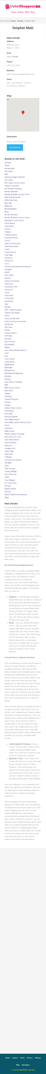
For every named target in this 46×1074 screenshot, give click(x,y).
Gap (6, 304)
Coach (7, 249)
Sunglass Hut (10, 448)
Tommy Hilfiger (11, 471)
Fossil (7, 292)
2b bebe (8, 162)
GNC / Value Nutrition (13, 310)
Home (13, 21)
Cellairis (8, 232)
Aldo (6, 174)
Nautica (8, 379)
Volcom (8, 491)
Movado (8, 376)
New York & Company (13, 382)
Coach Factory (10, 252)
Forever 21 (9, 289)
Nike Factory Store (12, 388)
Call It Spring (10, 223)
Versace (8, 486)
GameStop (9, 301)
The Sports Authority (13, 460)
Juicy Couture (10, 341)
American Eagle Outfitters (15, 177)
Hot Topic (8, 327)
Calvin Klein (9, 226)
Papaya (7, 405)
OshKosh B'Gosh (11, 399)
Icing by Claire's (11, 333)
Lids (6, 356)
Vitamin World (10, 489)
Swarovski (9, 454)
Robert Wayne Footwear (15, 434)
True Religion (10, 480)
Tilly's (7, 466)
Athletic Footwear (12, 186)
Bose (7, 212)
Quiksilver (9, 428)
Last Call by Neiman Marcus (16, 350)
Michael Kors (10, 370)
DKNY (7, 272)
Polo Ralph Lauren (12, 419)
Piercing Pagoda (11, 416)
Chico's (7, 240)
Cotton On (9, 261)
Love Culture (10, 359)
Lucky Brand (9, 362)
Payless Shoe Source (13, 408)
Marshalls (8, 367)
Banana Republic (11, 191)
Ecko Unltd (9, 275)
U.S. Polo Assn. (11, 483)
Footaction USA (11, 287)
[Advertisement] (23, 952)
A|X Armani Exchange (13, 188)
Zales (7, 497)
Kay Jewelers (10, 344)
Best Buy (8, 203)
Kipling (7, 347)
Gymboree (9, 324)
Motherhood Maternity (14, 373)
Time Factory (10, 468)
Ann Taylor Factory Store (15, 183)
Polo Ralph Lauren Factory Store (18, 422)
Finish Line (9, 284)
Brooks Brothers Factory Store (17, 217)
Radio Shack (9, 431)
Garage (7, 307)
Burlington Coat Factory (14, 220)
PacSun (8, 402)
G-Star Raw (9, 298)
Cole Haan (9, 255)
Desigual (8, 269)
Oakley (7, 393)
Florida (20, 21)
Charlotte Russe (11, 238)
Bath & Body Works (12, 197)
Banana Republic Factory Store (17, 194)
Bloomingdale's (11, 209)
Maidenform (9, 365)
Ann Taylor (9, 180)
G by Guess (9, 295)
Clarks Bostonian (11, 246)
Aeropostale (10, 168)
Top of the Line (11, 474)
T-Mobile (8, 457)
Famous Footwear (12, 281)
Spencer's (9, 445)
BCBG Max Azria (11, 200)
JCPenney (8, 336)
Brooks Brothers (11, 214)
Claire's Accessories (12, 243)
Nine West (9, 390)
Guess (7, 315)
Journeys (8, 339)
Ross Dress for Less (13, 437)
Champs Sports (11, 235)
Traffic (7, 477)
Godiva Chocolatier (12, 313)
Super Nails (9, 451)
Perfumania (9, 411)
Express (8, 278)
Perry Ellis (9, 414)
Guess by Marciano (12, 318)
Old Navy (8, 396)
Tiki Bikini (8, 463)
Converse (8, 258)
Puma (7, 425)
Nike (6, 385)
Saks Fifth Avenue (12, 440)
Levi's (7, 353)
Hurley (7, 330)
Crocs (7, 264)
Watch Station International (16, 494)
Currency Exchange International (18, 266)
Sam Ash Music (11, 442)
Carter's (8, 229)
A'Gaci (7, 165)
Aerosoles (9, 171)
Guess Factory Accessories (15, 321)
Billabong (8, 206)
